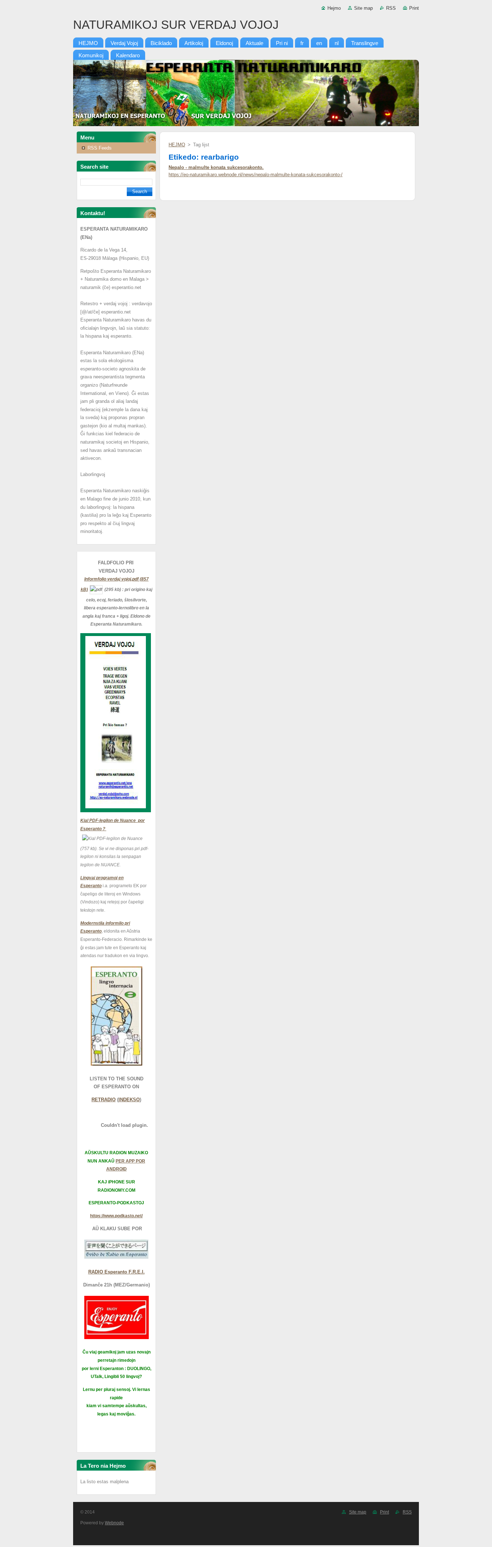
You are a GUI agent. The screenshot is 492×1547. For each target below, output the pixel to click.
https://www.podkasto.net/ (116, 1215)
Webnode (114, 1522)
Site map (363, 8)
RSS (391, 8)
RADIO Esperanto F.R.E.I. (116, 1272)
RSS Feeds (100, 148)
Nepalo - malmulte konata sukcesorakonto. (216, 167)
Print (414, 8)
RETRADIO (103, 1099)
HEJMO (177, 144)
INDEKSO (129, 1099)
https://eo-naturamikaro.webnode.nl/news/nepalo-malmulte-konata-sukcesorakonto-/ (256, 174)
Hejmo (334, 8)
